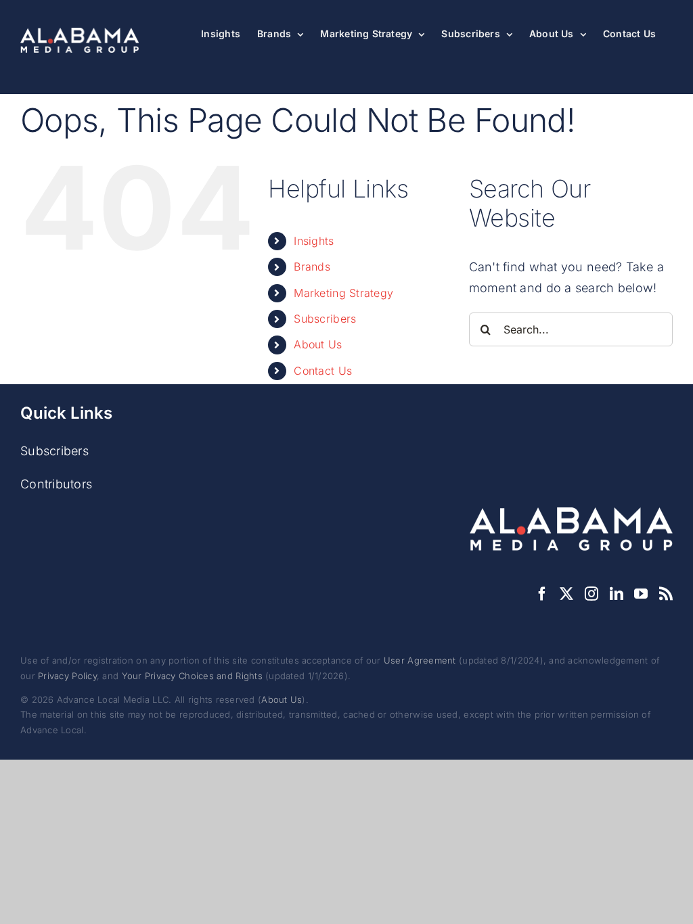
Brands (312, 266)
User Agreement (420, 660)
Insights (314, 241)
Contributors (56, 484)
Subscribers (325, 318)
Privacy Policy (67, 675)
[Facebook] (542, 594)
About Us (318, 344)
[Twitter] (566, 594)
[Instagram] (591, 594)
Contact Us (323, 370)
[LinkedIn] (616, 594)
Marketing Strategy (343, 293)
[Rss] (666, 594)
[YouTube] (641, 594)
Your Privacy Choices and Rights (192, 675)
